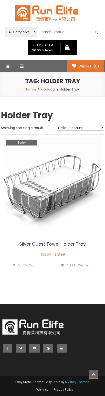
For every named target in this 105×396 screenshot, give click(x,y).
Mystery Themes (77, 382)
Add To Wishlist (78, 265)
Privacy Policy (63, 389)
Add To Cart (26, 265)
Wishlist (42, 389)
